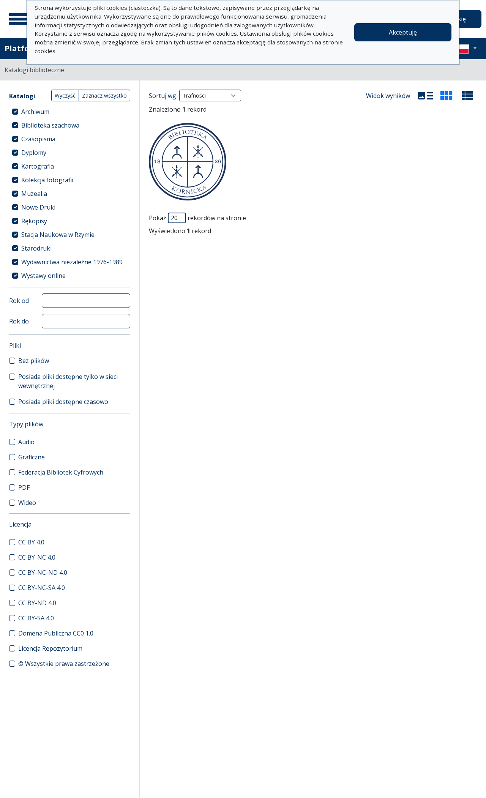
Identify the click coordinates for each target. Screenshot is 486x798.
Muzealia (34, 193)
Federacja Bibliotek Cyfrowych (60, 472)
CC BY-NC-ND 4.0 (42, 572)
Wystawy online (43, 275)
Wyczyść (65, 95)
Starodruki (36, 248)
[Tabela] (468, 96)
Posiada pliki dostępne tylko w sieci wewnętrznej (68, 381)
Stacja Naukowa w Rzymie (58, 234)
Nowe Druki (38, 207)
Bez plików (33, 360)
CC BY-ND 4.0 (37, 603)
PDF (24, 487)
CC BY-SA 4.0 (36, 618)
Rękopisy (34, 221)
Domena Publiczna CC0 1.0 (55, 633)
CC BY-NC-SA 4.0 (41, 588)
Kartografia (37, 166)
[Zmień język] (465, 48)
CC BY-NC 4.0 (36, 557)
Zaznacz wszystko (104, 95)
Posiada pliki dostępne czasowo (63, 401)
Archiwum (35, 111)
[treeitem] (69, 111)
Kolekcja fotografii (47, 180)
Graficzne (31, 457)
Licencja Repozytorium (50, 648)
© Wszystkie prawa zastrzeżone (63, 663)
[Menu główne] (19, 19)
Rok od (19, 300)
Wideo (27, 502)
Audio (26, 442)
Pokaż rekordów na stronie (197, 218)
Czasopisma (38, 139)
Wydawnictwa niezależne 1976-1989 (72, 262)
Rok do (19, 321)
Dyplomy (33, 152)
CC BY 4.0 (31, 542)
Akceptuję (403, 32)
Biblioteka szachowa (50, 125)
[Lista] (425, 96)
